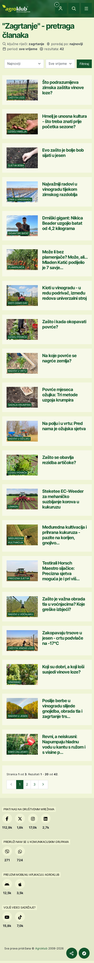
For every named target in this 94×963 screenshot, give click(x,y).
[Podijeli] (71, 953)
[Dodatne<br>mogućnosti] (84, 953)
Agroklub (41, 948)
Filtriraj (84, 64)
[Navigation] (86, 8)
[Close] (73, 8)
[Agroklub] (16, 8)
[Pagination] (43, 784)
